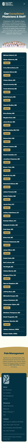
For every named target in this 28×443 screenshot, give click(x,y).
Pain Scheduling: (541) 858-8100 (12, 428)
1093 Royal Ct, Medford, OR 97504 (13, 422)
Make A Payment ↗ (8, 412)
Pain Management (8, 396)
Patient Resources (8, 406)
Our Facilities (7, 393)
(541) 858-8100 (14, 365)
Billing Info (6, 409)
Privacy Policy (6, 439)
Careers (5, 399)
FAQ (4, 415)
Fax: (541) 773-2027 (9, 430)
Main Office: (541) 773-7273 (11, 425)
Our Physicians (7, 390)
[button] (24, 4)
